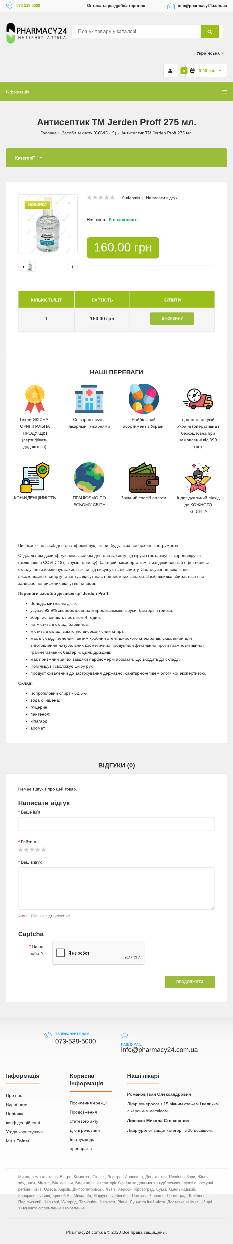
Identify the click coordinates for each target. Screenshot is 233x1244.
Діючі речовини (85, 1130)
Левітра (115, 1177)
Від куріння (62, 1183)
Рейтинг (28, 841)
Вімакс (43, 1183)
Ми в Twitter (17, 1140)
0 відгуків (131, 197)
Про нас (14, 1095)
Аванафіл (134, 1177)
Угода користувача (24, 1131)
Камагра (82, 1177)
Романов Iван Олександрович (159, 1094)
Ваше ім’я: (31, 812)
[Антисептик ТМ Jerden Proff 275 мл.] (48, 224)
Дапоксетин (156, 1177)
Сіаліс (99, 1177)
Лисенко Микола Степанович (158, 1120)
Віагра (65, 1177)
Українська (208, 53)
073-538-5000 (28, 5)
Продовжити (189, 982)
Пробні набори (182, 1177)
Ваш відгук (31, 862)
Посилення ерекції (88, 1103)
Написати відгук (161, 197)
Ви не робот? (36, 950)
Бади (80, 1183)
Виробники (17, 1104)
